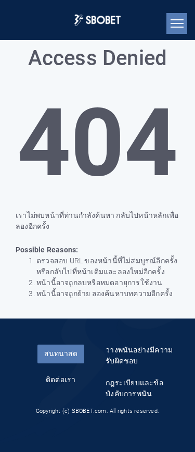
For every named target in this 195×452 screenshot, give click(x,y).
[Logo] (97, 20)
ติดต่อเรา (60, 379)
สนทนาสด (60, 353)
